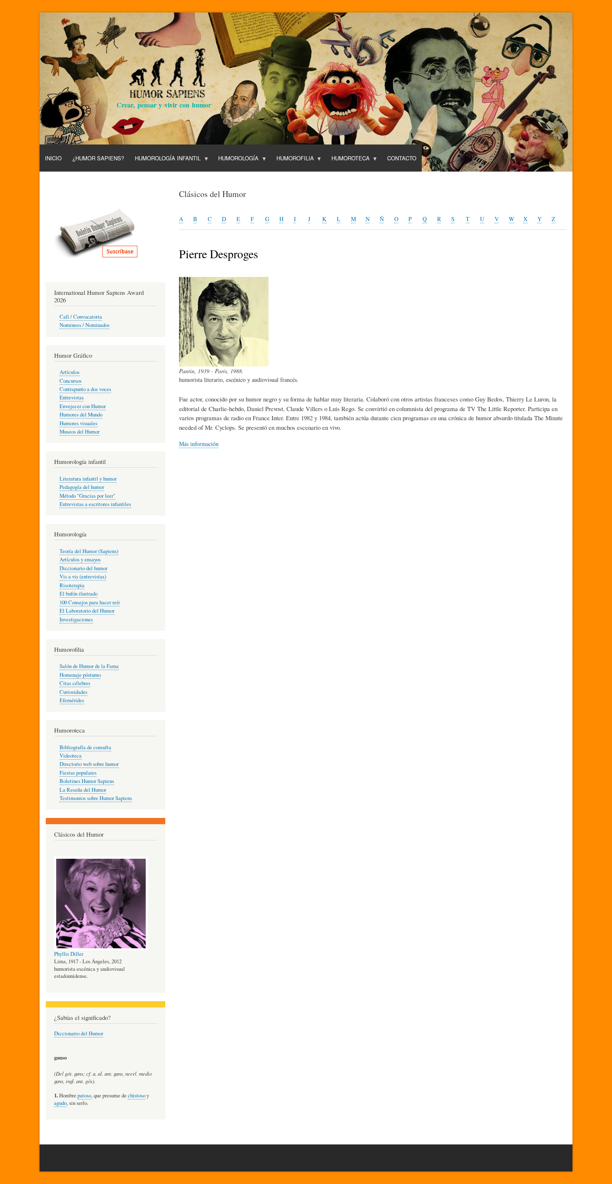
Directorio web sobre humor (89, 764)
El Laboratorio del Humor (87, 610)
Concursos (71, 380)
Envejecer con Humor (83, 406)
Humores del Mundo (81, 414)
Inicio (53, 158)
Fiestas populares (78, 772)
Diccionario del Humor (78, 1033)
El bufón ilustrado (78, 593)
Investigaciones (76, 619)
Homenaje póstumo (80, 674)
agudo (60, 1103)
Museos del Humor (80, 431)
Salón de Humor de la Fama (89, 666)
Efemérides (72, 700)
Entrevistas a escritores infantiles (95, 504)
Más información (199, 444)
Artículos (70, 372)
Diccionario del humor (83, 568)
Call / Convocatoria (81, 316)
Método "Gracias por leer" (87, 495)
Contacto (401, 158)
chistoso (136, 1095)
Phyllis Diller (68, 953)
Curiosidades (73, 691)
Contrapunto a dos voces (85, 389)
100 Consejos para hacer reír (90, 602)
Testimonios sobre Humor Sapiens (96, 798)
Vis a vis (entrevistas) (83, 576)
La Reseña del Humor (83, 789)
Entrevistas (72, 397)
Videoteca (71, 755)
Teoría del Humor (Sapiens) (89, 551)
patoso (84, 1095)
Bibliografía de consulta (85, 747)
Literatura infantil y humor (88, 478)
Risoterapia (72, 585)
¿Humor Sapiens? (98, 158)
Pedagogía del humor (82, 487)
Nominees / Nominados (84, 325)
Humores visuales (78, 423)
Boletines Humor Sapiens (87, 781)
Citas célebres (75, 683)
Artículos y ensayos (80, 559)
